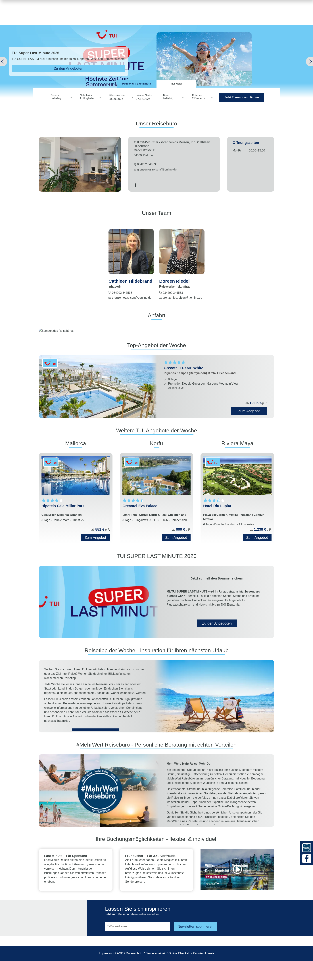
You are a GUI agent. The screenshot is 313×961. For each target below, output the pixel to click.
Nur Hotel (176, 83)
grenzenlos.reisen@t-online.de (157, 169)
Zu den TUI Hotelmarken (44, 68)
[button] (11, 61)
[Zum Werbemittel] (306, 847)
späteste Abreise (144, 95)
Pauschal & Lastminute (136, 83)
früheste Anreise (117, 95)
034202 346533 (122, 292)
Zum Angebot (95, 537)
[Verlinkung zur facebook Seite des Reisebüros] (135, 185)
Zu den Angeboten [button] (217, 623)
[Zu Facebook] (306, 858)
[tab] (136, 84)
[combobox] (61, 97)
